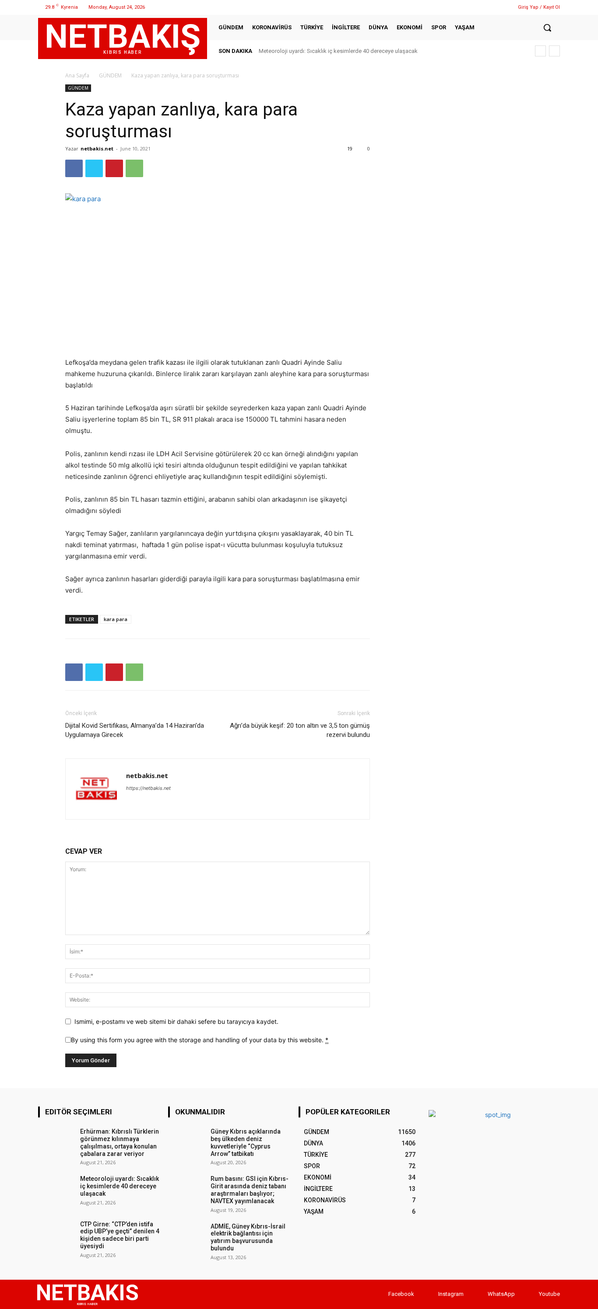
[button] (547, 27)
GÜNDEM (110, 75)
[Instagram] (470, 7)
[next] (554, 50)
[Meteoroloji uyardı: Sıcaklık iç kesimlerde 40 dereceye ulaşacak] (56, 1191)
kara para (115, 619)
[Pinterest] (114, 168)
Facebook (401, 1294)
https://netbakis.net (148, 788)
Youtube (549, 1294)
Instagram (451, 1294)
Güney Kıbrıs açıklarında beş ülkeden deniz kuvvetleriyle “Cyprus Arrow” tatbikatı (246, 1142)
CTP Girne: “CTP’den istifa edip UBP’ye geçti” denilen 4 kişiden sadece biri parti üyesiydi (119, 1235)
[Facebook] (459, 7)
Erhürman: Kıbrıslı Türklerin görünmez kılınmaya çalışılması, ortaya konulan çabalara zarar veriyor (119, 1142)
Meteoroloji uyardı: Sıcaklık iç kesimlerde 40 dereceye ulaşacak (338, 51)
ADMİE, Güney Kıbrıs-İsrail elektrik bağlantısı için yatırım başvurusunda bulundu (248, 1237)
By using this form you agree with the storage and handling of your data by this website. (199, 1040)
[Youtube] (530, 1294)
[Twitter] (481, 7)
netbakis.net (97, 148)
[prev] (540, 50)
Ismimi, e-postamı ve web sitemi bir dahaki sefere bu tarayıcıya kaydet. (176, 1021)
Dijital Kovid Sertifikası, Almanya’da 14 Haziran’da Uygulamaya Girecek (134, 730)
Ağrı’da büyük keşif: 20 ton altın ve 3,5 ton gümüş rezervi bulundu (300, 730)
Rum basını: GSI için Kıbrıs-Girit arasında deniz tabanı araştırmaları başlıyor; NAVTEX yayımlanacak (249, 1189)
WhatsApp (501, 1294)
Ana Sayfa (77, 75)
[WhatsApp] (492, 7)
